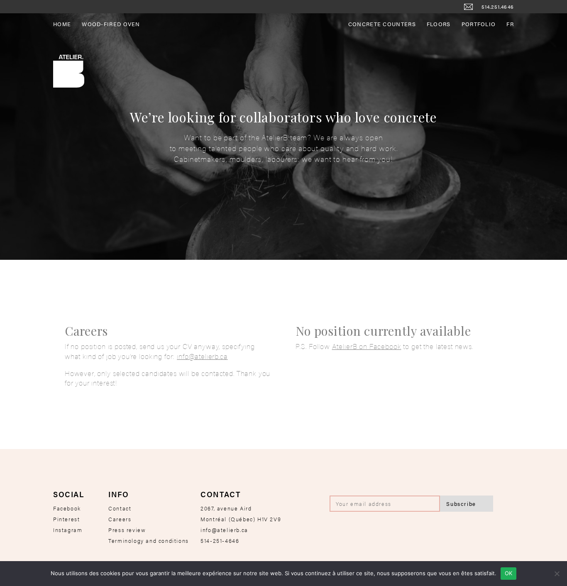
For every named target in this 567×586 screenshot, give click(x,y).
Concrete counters (382, 24)
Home (62, 24)
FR (510, 24)
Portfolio (479, 24)
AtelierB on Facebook (366, 346)
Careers (119, 519)
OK (509, 573)
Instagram (67, 530)
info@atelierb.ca (202, 356)
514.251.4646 (497, 6)
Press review (127, 530)
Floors (439, 24)
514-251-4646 (219, 540)
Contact (119, 508)
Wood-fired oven (111, 24)
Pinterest (66, 519)
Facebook (67, 508)
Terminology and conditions (148, 540)
